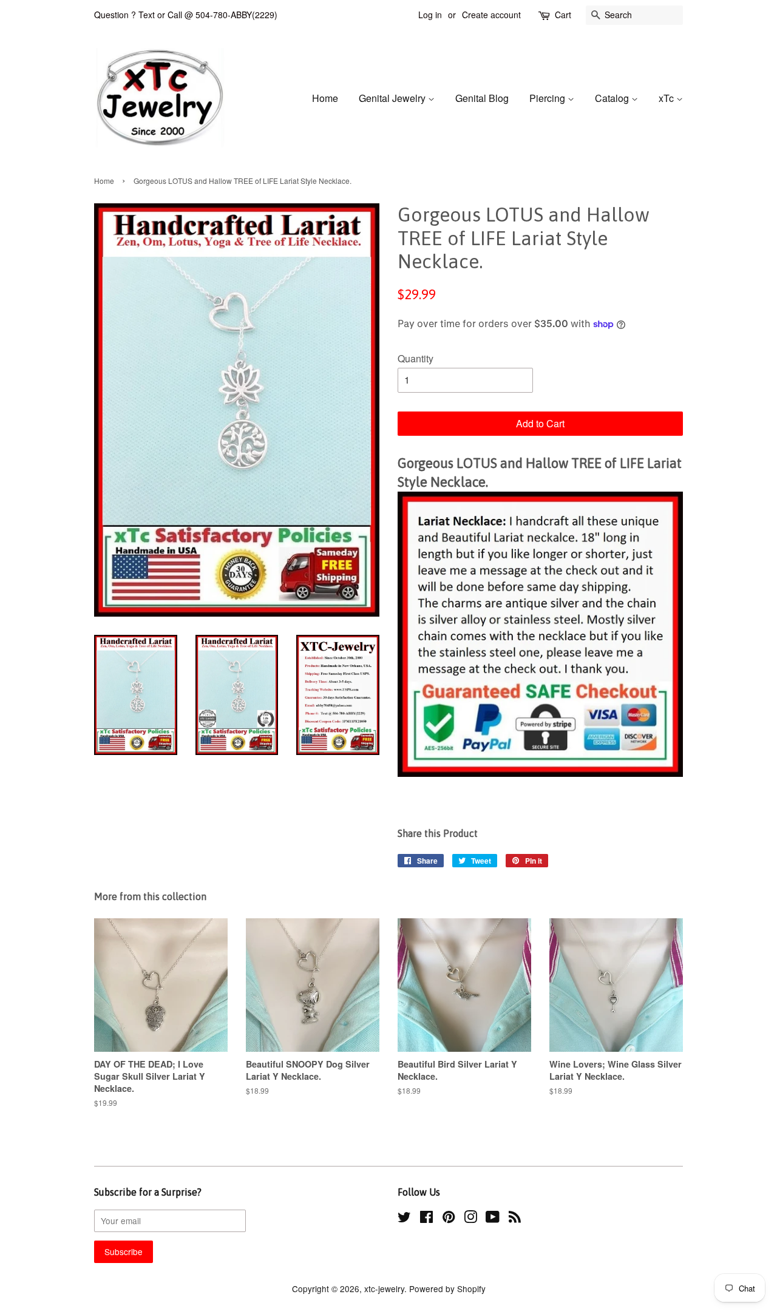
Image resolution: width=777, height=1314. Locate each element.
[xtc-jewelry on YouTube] (493, 1219)
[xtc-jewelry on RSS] (514, 1219)
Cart (563, 14)
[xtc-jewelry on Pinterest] (448, 1219)
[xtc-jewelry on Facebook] (426, 1219)
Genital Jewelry (393, 98)
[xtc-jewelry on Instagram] (470, 1219)
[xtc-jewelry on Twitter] (404, 1219)
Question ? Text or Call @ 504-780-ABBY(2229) (185, 14)
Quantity (415, 358)
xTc (667, 98)
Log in (430, 14)
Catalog (613, 98)
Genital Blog (482, 98)
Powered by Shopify (447, 1288)
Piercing (548, 98)
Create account (491, 14)
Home (325, 98)
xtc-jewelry (384, 1288)
